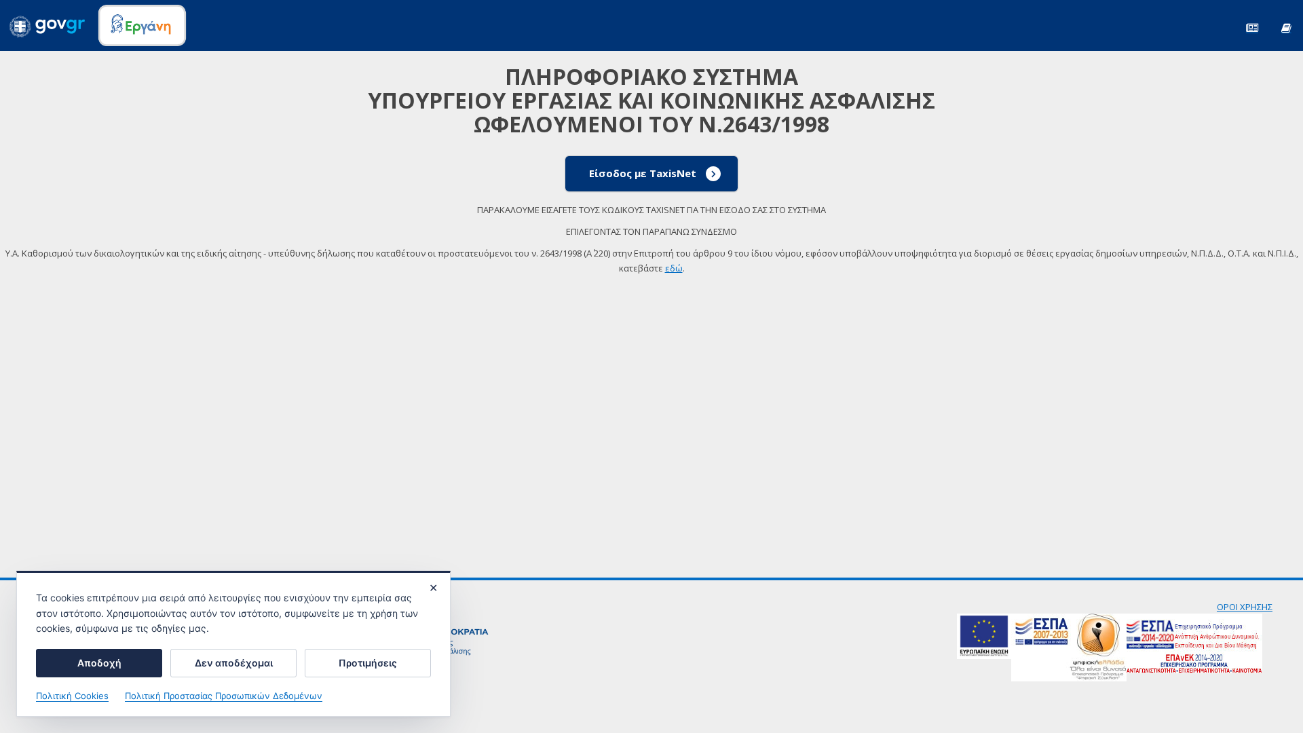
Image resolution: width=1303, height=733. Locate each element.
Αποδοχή (99, 663)
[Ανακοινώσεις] (1252, 27)
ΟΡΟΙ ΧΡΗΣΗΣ (1244, 607)
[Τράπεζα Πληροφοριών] (1286, 27)
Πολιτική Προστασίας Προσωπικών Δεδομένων (223, 695)
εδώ (674, 268)
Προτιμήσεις (368, 663)
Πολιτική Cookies (72, 695)
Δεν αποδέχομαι (234, 663)
